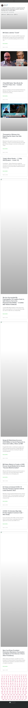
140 (3, 694)
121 (4, 691)
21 (12, 676)
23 (17, 676)
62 (23, 681)
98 (24, 686)
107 (20, 688)
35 (17, 678)
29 (4, 678)
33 (12, 678)
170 (6, 699)
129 (26, 691)
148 (25, 694)
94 (15, 686)
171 (9, 699)
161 (7, 698)
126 (18, 691)
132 (7, 693)
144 (14, 694)
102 (7, 688)
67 (8, 683)
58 (15, 681)
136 (18, 693)
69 (12, 683)
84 (19, 685)
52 (2, 681)
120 (2, 691)
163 (12, 698)
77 (4, 685)
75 (26, 683)
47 (17, 680)
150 (5, 696)
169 (3, 699)
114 (12, 689)
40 (1, 680)
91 (8, 686)
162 (10, 698)
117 (20, 689)
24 (19, 676)
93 (12, 686)
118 (23, 689)
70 (15, 683)
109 (26, 688)
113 (10, 689)
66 (6, 683)
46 (15, 680)
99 (26, 686)
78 (6, 685)
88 (1, 686)
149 (2, 696)
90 (6, 686)
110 (2, 689)
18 (6, 676)
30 (6, 678)
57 (13, 681)
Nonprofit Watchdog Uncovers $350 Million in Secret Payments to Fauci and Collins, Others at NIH (14, 441)
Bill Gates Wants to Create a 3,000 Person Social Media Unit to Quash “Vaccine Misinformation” (14, 466)
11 (17, 675)
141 (6, 694)
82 (15, 685)
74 (24, 683)
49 (22, 680)
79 (8, 685)
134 (12, 693)
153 (12, 696)
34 (15, 678)
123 (10, 691)
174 (17, 699)
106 (18, 688)
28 (2, 678)
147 (22, 694)
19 (8, 676)
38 (23, 678)
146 (19, 694)
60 (19, 681)
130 (2, 693)
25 (21, 676)
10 (15, 675)
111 (5, 689)
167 (23, 698)
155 (18, 696)
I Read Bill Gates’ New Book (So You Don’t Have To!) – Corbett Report (13, 84)
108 (23, 688)
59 (17, 681)
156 (20, 696)
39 (26, 678)
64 (1, 683)
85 (21, 685)
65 (4, 683)
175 (19, 699)
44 (10, 680)
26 (23, 676)
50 (24, 680)
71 (17, 683)
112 (7, 689)
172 (11, 699)
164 (15, 698)
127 (20, 691)
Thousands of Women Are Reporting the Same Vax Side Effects (12, 136)
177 (25, 699)
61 (21, 681)
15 (26, 675)
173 (14, 699)
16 (2, 676)
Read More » (5, 43)
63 (26, 681)
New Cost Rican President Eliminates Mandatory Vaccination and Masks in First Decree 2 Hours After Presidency (14, 653)
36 (19, 678)
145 (17, 694)
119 (25, 689)
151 (7, 696)
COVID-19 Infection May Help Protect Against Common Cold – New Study (13, 512)
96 (19, 686)
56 (10, 681)
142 (8, 694)
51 (26, 680)
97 (21, 686)
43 (8, 680)
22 (14, 676)
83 (17, 685)
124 (12, 691)
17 (4, 676)
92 (10, 686)
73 (21, 683)
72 (19, 683)
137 (20, 693)
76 (2, 685)
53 (4, 681)
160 (5, 698)
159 (2, 698)
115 (15, 689)
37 (21, 678)
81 (13, 685)
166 (20, 698)
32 (10, 678)
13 (21, 675)
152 (10, 696)
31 (8, 678)
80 (11, 685)
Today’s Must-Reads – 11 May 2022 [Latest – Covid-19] (12, 159)
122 (7, 691)
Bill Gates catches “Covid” (11, 33)
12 (19, 675)
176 (22, 699)
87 (26, 685)
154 (15, 696)
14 (23, 675)
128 (23, 691)
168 (26, 698)
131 (4, 693)
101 (4, 688)
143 (11, 694)
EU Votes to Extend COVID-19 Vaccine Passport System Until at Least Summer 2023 (13, 488)
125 (15, 691)
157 (23, 696)
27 (25, 676)
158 (26, 696)
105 (15, 688)
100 (2, 688)
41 (4, 680)
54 (6, 681)
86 (24, 685)
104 (12, 688)
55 (8, 681)
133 (10, 693)
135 (15, 693)
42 (6, 680)
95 (17, 686)
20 (10, 676)
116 (17, 689)
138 (23, 693)
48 (19, 680)
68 (10, 683)
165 (18, 698)
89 (3, 686)
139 (26, 693)
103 (10, 688)
